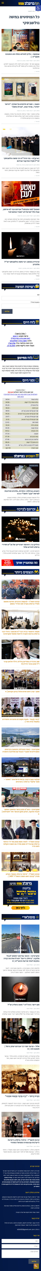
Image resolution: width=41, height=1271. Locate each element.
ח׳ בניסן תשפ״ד (29, 110)
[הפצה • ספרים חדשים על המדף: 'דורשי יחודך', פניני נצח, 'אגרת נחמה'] (20, 89)
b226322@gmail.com (24, 1229)
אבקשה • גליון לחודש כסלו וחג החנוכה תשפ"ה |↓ (22, 55)
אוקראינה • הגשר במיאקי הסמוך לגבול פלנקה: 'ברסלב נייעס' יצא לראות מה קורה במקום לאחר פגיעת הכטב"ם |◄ (21, 958)
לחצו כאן (14, 1180)
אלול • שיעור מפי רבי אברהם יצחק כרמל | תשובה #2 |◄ (21, 1048)
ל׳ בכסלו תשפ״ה (29, 60)
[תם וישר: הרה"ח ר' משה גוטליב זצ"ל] (20, 989)
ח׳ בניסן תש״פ (30, 268)
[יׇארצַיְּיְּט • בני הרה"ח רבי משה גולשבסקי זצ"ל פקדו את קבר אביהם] (20, 141)
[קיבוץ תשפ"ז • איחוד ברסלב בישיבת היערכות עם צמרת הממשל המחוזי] (20, 1124)
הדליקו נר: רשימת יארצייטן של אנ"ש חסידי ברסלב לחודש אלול (20, 546)
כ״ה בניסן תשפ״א (29, 164)
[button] (38, 8)
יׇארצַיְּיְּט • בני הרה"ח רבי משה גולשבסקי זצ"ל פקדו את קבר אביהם (21, 160)
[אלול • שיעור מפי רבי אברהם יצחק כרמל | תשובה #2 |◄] (20, 1031)
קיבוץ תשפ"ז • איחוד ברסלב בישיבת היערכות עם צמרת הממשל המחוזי (23, 1141)
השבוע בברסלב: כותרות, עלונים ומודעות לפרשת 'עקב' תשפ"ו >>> (22, 492)
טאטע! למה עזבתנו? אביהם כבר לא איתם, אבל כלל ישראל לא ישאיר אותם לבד (21, 211)
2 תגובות (20, 268)
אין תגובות (19, 60)
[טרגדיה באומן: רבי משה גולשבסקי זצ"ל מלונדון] (20, 245)
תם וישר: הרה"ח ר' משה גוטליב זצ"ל (23, 1004)
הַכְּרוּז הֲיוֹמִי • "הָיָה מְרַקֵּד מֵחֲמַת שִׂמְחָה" (22, 1096)
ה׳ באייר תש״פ (30, 215)
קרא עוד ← (36, 71)
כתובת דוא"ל (35, 302)
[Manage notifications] (35, 1265)
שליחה (7, 311)
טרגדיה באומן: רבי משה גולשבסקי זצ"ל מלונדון (21, 263)
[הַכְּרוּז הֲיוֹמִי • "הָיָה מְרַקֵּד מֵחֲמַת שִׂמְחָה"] (20, 1079)
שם (38, 295)
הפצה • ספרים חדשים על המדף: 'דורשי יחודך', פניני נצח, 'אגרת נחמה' (22, 105)
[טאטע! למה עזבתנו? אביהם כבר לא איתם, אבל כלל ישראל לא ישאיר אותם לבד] (20, 194)
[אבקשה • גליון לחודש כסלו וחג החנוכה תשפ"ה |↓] (20, 40)
